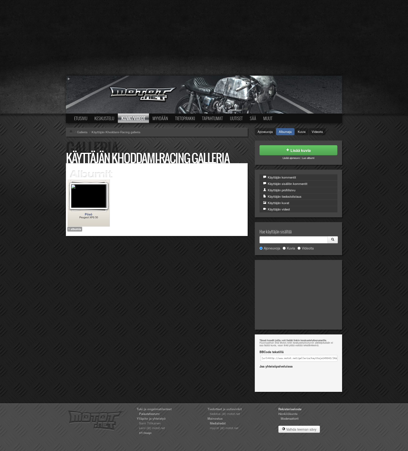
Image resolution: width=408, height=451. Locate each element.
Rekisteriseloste (290, 409)
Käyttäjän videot (278, 209)
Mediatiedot (218, 423)
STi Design (145, 433)
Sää (253, 118)
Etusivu (80, 118)
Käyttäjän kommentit (281, 177)
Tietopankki (185, 118)
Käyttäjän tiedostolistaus (284, 196)
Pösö (88, 214)
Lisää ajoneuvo (291, 158)
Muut (267, 118)
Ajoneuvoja (265, 131)
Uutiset (236, 118)
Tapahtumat (212, 118)
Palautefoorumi (149, 414)
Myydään (160, 118)
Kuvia (302, 131)
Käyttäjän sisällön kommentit (287, 183)
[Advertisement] (204, 38)
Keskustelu (104, 118)
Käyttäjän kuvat (278, 203)
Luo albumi (308, 158)
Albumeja (285, 131)
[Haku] (332, 239)
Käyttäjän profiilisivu (281, 190)
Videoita (317, 131)
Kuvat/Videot (133, 118)
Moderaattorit (290, 418)
